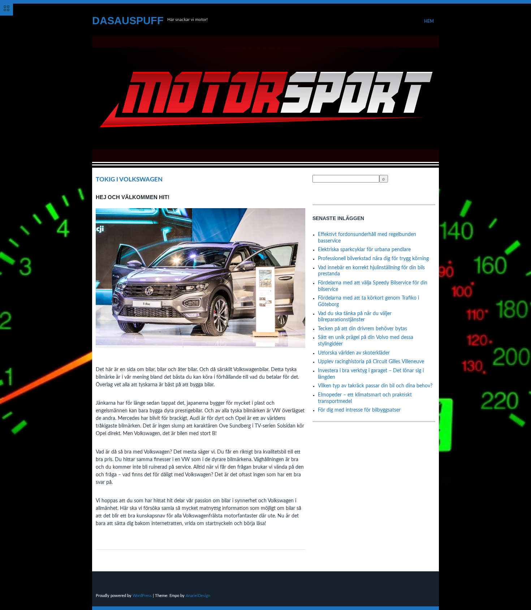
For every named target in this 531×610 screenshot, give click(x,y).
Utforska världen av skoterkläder (354, 353)
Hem (429, 21)
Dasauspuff (128, 20)
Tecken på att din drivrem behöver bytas (362, 328)
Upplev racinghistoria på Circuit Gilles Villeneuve (371, 361)
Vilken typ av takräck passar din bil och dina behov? (375, 385)
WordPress (142, 596)
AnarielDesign (198, 596)
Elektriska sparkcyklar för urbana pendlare (364, 249)
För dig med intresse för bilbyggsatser (359, 410)
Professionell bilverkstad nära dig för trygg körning (373, 258)
